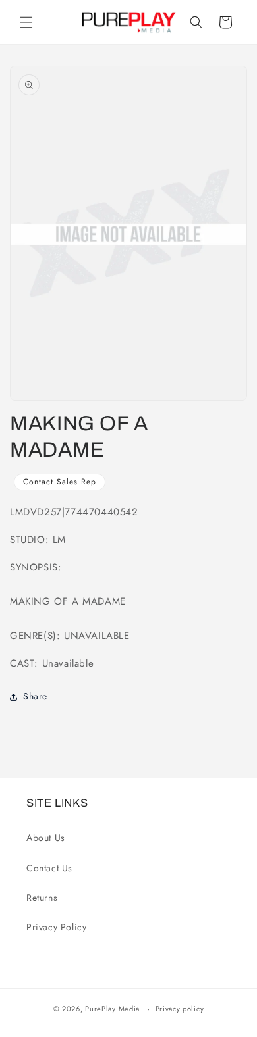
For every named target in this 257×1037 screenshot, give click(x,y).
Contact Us (49, 867)
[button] (26, 22)
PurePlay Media (112, 1008)
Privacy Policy (56, 927)
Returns (41, 897)
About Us (45, 837)
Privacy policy (180, 1008)
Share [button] (35, 696)
